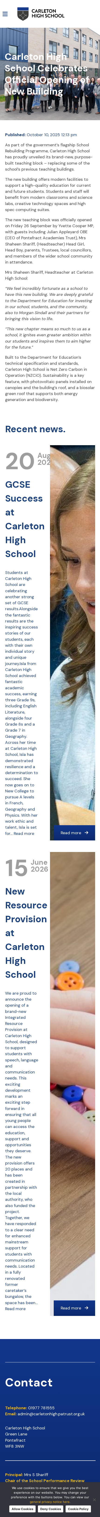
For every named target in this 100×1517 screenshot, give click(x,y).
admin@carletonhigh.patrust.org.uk (51, 1413)
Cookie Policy (78, 1509)
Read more (24, 833)
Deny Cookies (50, 1509)
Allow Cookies (22, 1509)
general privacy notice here (50, 1502)
